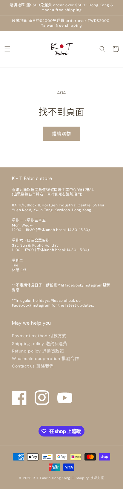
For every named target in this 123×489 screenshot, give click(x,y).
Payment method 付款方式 (39, 335)
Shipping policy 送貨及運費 (39, 343)
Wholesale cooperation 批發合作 (45, 358)
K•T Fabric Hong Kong (51, 478)
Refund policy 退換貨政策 (38, 351)
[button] (7, 49)
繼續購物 (61, 134)
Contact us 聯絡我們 (33, 366)
